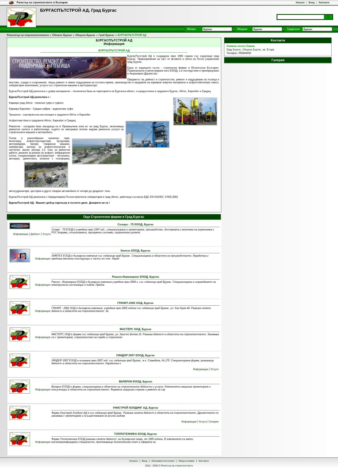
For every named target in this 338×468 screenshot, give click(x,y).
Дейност (35, 234)
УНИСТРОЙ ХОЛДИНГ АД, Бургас (135, 407)
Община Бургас (252, 49)
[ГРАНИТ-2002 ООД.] (20, 308)
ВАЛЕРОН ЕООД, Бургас (135, 381)
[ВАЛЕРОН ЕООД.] (20, 387)
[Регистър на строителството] (21, 17)
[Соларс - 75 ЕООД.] (20, 226)
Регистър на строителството (177, 465)
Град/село (293, 29)
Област (191, 29)
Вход (312, 2)
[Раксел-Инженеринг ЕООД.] (20, 282)
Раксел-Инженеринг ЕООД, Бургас (135, 276)
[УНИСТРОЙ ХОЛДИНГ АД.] (20, 413)
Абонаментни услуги (162, 461)
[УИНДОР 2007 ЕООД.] (20, 361)
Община (242, 29)
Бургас (237, 49)
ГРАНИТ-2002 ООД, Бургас (135, 302)
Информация (20, 234)
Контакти (324, 2)
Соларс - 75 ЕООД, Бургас (136, 224)
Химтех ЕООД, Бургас (135, 250)
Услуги (46, 234)
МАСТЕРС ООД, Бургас (135, 329)
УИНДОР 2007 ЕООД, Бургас (135, 355)
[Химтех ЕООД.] (20, 256)
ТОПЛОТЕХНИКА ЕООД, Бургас (135, 433)
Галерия (213, 421)
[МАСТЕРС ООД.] (20, 335)
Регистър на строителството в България (42, 2)
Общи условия (186, 461)
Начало (300, 2)
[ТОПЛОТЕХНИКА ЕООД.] (20, 439)
